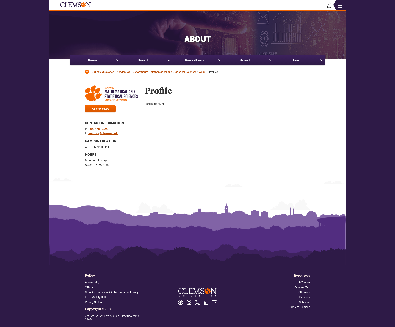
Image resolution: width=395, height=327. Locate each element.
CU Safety (304, 292)
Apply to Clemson (300, 307)
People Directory (100, 108)
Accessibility (92, 282)
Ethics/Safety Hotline (97, 297)
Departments (140, 72)
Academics (123, 72)
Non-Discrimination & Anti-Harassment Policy (111, 292)
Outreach (245, 60)
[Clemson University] (75, 7)
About (296, 60)
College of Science (103, 72)
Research (143, 60)
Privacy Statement (95, 302)
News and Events (194, 60)
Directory (304, 297)
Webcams (304, 302)
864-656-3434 (98, 129)
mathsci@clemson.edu (103, 133)
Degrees (92, 60)
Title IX (89, 287)
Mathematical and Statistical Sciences (173, 72)
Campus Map (302, 287)
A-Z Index (304, 282)
